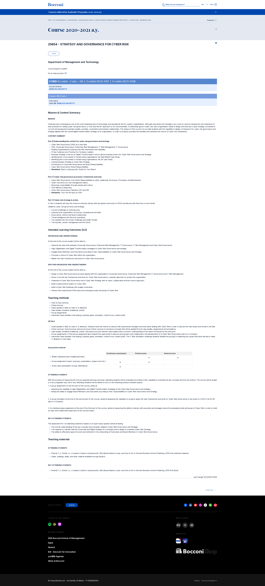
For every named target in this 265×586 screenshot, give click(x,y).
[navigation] (132, 12)
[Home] (55, 4)
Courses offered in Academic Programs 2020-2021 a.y (111, 20)
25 (65, 73)
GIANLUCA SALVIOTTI (58, 89)
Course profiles (72, 20)
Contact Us (210, 20)
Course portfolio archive (86, 20)
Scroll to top (209, 490)
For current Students (59, 20)
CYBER (54, 53)
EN (203, 4)
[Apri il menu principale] (215, 4)
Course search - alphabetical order (140, 20)
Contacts (72, 505)
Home (50, 20)
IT (207, 4)
